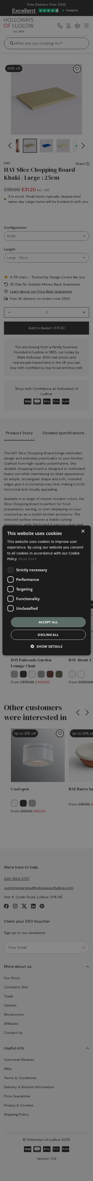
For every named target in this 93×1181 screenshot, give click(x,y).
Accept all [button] (48, 622)
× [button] (83, 531)
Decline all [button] (48, 634)
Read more (28, 558)
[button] (46, 646)
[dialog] (46, 590)
